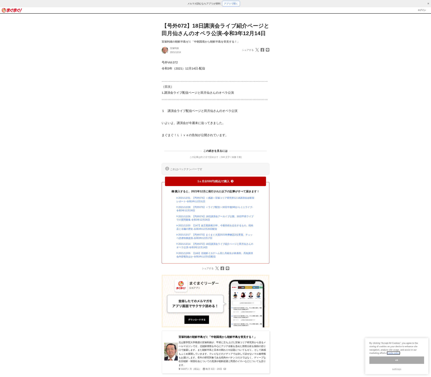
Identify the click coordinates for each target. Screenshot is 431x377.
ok (396, 360)
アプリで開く (231, 3)
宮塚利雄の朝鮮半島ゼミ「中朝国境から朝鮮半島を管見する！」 (201, 41)
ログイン (422, 10)
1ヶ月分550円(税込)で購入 (213, 181)
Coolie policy (393, 353)
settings (396, 369)
